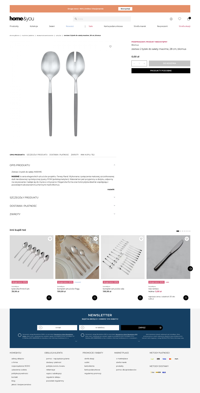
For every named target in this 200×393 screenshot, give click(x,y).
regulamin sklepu (53, 377)
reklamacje (50, 370)
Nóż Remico (153, 289)
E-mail (58, 328)
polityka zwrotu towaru (55, 366)
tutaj (182, 338)
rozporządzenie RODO (21, 366)
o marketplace (122, 359)
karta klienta (89, 366)
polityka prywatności (20, 373)
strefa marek (121, 362)
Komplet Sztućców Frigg (68, 289)
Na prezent (162, 26)
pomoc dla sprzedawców (126, 370)
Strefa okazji (184, 26)
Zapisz (141, 328)
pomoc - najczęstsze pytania (57, 359)
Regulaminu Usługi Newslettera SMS (126, 334)
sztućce (58, 35)
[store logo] (22, 19)
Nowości (70, 26)
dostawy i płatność (53, 362)
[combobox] (102, 18)
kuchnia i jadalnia (28, 35)
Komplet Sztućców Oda (113, 289)
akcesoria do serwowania (45, 35)
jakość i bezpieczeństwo (21, 385)
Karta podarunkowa (113, 26)
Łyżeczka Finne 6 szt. (21, 289)
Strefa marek (140, 26)
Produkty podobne (161, 71)
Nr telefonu (100, 328)
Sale (91, 26)
